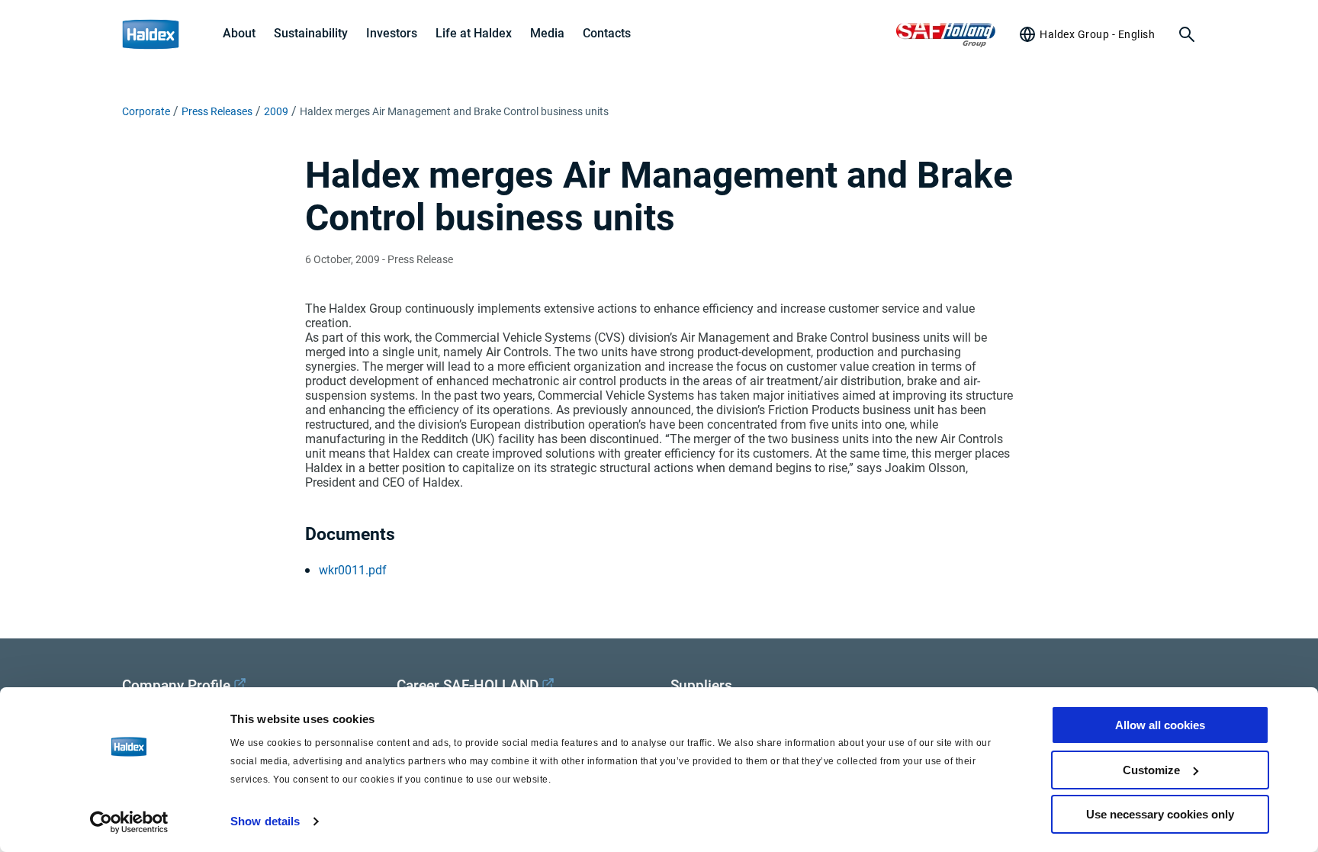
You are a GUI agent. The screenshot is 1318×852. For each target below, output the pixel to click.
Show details (265, 821)
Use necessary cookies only (1160, 814)
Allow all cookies (1160, 725)
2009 (276, 111)
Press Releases (217, 111)
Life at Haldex (474, 33)
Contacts (607, 33)
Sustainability (311, 33)
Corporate (146, 111)
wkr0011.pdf (353, 570)
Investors (391, 33)
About (239, 33)
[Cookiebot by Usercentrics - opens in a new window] (129, 822)
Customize (1151, 770)
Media (547, 33)
